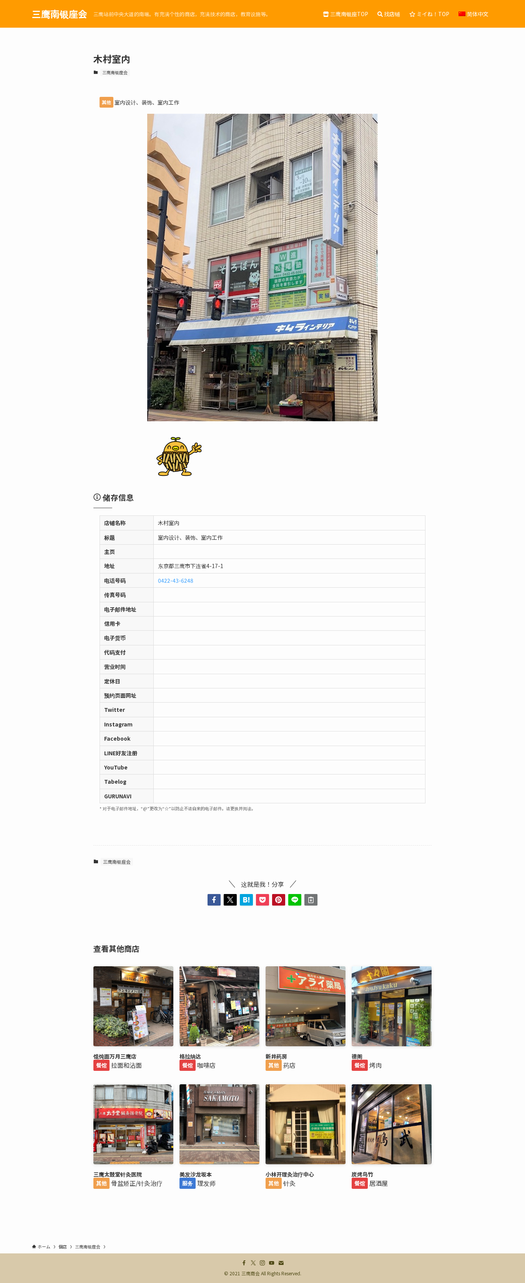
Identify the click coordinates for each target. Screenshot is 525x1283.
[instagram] (262, 1263)
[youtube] (271, 1263)
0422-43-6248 (175, 580)
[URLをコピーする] (310, 900)
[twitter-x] (253, 1263)
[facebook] (244, 1263)
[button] (214, 900)
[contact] (280, 1263)
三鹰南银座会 (59, 13)
